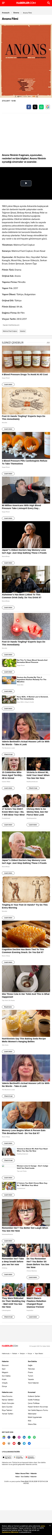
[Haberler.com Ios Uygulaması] (7, 1457)
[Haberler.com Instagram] (19, 1437)
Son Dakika (6, 1376)
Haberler (5, 1361)
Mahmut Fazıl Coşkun (10, 331)
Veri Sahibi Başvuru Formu (38, 1410)
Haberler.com (7, 1392)
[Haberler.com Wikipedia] (9, 1443)
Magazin (5, 1372)
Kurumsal (31, 1392)
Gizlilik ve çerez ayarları (12, 1481)
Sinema (16, 13)
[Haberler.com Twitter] (14, 1437)
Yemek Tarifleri (7, 1414)
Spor (4, 1369)
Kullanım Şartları (34, 1396)
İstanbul (22, 331)
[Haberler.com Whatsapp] (29, 1437)
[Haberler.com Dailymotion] (29, 1443)
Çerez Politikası (34, 1403)
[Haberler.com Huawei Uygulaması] (30, 1457)
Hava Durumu (7, 1396)
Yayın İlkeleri (39, 1353)
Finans (30, 1372)
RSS (29, 1421)
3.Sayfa (4, 1383)
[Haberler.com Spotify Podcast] (34, 1437)
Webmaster (32, 1414)
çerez (43, 1526)
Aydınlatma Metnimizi (10, 1532)
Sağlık (30, 1365)
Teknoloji (31, 1369)
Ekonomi (5, 1365)
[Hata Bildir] (25, 1481)
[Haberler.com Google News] (4, 1437)
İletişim (22, 1353)
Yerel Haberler (33, 1383)
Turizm (30, 1376)
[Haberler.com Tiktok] (19, 1443)
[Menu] (3, 2)
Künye (30, 1353)
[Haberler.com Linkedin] (24, 1437)
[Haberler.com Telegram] (24, 1443)
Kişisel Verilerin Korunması (38, 1407)
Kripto (4, 1379)
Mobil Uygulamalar (35, 1417)
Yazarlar (31, 1379)
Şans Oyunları (7, 1407)
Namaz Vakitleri (7, 1400)
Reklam (14, 1353)
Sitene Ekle (32, 1424)
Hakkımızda (5, 1353)
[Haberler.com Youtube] (14, 1443)
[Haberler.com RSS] (4, 1443)
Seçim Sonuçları (8, 1403)
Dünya (4, 1386)
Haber (17, 1476)
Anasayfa (5, 13)
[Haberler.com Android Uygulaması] (18, 1457)
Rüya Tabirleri (7, 1410)
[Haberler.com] (10, 1346)
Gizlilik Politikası (34, 1400)
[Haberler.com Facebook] (9, 1437)
